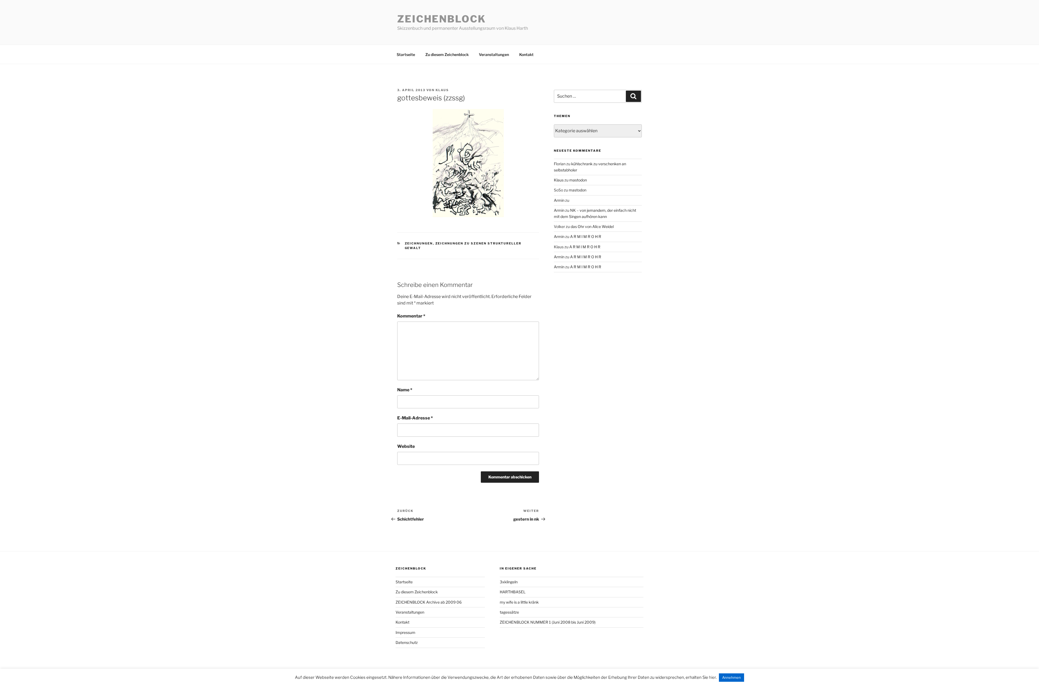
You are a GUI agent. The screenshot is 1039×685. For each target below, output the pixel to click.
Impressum (405, 632)
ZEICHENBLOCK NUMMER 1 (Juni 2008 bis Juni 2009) (548, 622)
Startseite (406, 54)
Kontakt (526, 54)
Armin (559, 200)
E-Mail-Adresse (415, 418)
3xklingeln (509, 582)
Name (404, 389)
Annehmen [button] (731, 677)
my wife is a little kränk (519, 602)
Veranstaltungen (494, 54)
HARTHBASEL (512, 592)
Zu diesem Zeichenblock (447, 54)
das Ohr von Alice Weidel (592, 226)
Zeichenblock (441, 19)
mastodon (578, 180)
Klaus (442, 90)
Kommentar (411, 316)
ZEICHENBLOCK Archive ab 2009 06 (429, 602)
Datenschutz (407, 642)
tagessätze (509, 612)
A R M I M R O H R (585, 236)
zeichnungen (419, 243)
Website (406, 446)
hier (712, 677)
